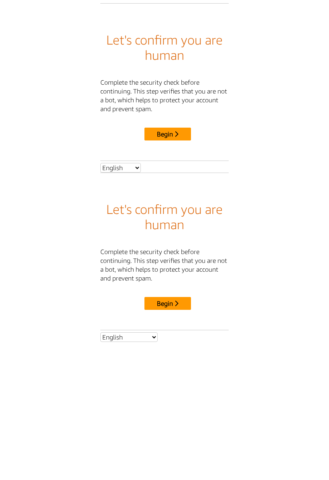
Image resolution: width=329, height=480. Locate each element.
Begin (165, 134)
